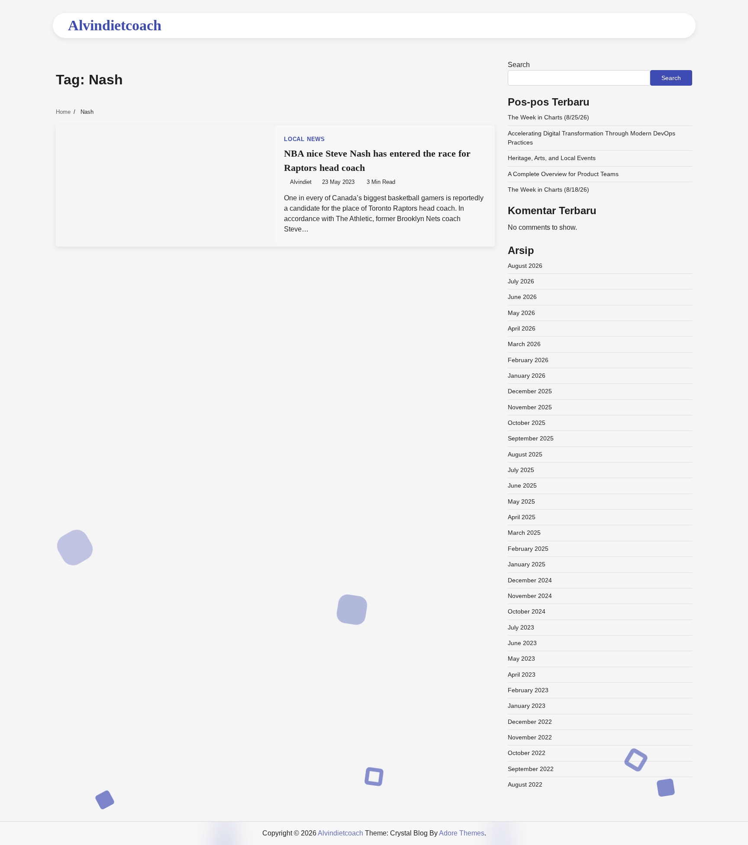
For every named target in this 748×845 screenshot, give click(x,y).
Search (519, 64)
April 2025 (521, 517)
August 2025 (525, 454)
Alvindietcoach (114, 25)
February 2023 (528, 690)
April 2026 (521, 328)
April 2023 (521, 674)
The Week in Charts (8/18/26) (548, 189)
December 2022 (530, 721)
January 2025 (526, 564)
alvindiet (301, 182)
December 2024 (530, 580)
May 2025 (521, 501)
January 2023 (526, 705)
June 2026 (522, 296)
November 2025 (530, 407)
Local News (304, 139)
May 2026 (521, 312)
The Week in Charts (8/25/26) (548, 117)
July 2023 (521, 627)
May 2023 (521, 658)
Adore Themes (461, 833)
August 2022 (525, 784)
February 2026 (528, 360)
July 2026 (521, 281)
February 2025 (528, 548)
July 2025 (521, 469)
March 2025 (524, 532)
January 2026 (526, 375)
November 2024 (530, 595)
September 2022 (531, 768)
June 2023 (522, 642)
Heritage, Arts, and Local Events (552, 157)
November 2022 (530, 737)
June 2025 (522, 485)
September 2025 (531, 438)
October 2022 (526, 752)
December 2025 (530, 391)
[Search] (673, 25)
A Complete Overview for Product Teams (563, 173)
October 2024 (526, 611)
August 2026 (525, 265)
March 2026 (524, 344)
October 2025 (526, 422)
